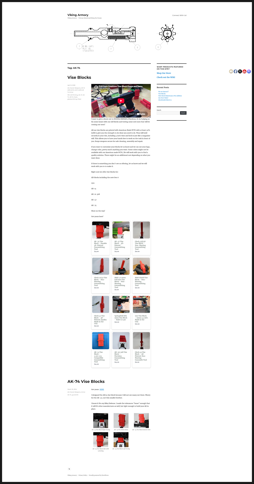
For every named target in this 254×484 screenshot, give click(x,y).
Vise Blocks (79, 77)
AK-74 (69, 395)
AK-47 (80, 95)
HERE (102, 389)
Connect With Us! (179, 15)
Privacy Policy (83, 475)
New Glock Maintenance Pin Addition (170, 96)
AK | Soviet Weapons (74, 88)
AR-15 (71, 97)
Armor (71, 92)
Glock (75, 97)
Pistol (79, 99)
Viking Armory (77, 15)
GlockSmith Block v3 (164, 100)
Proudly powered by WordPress (99, 475)
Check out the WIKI (166, 77)
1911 (68, 95)
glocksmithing (72, 99)
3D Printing (74, 95)
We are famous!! (163, 92)
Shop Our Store (164, 73)
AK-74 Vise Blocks (86, 381)
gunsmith (75, 395)
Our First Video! (163, 98)
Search (159, 110)
